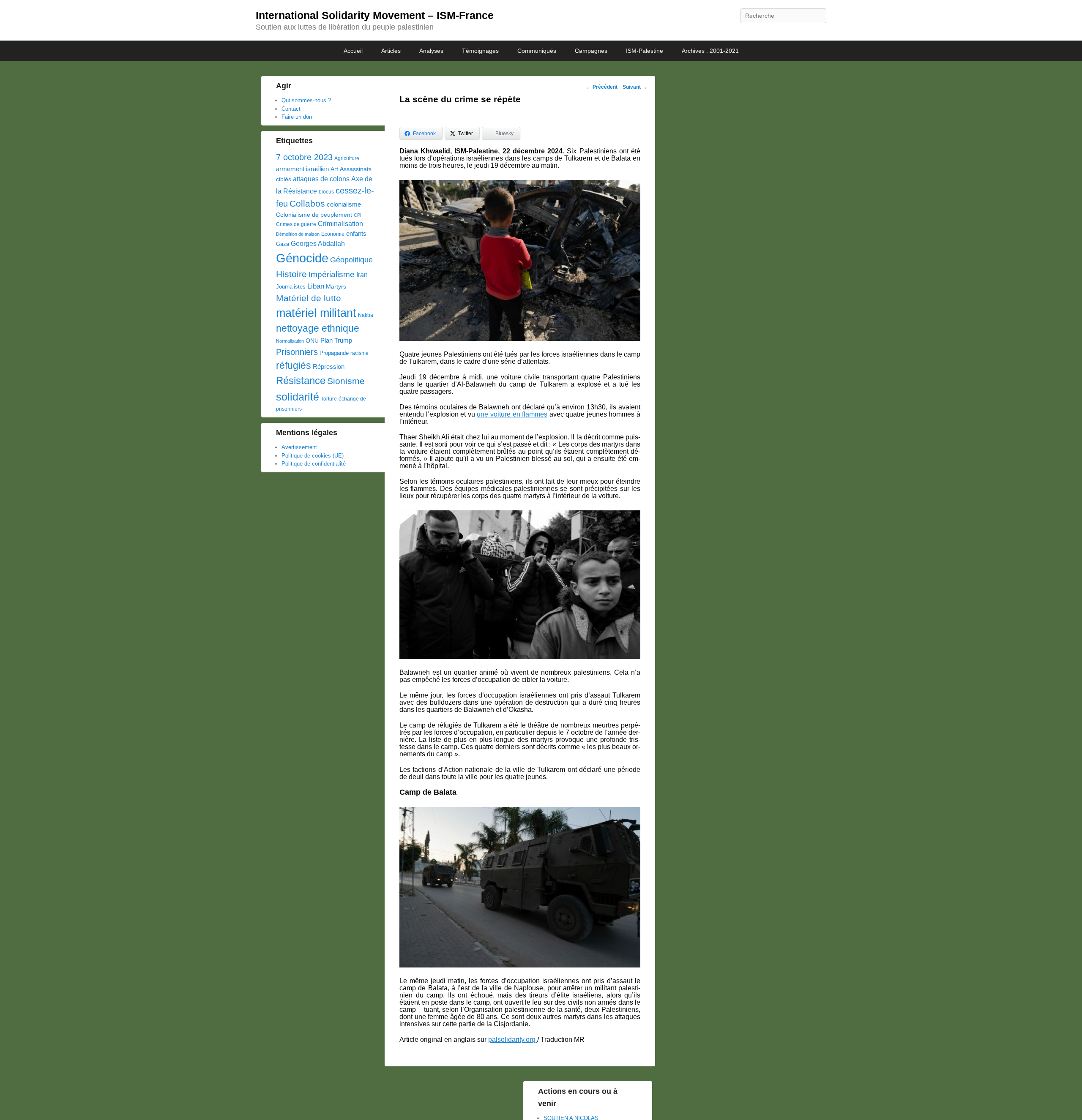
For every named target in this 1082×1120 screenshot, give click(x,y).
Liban (315, 286)
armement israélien (302, 168)
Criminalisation (340, 223)
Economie (332, 234)
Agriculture (346, 158)
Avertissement (299, 447)
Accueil (353, 50)
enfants (356, 233)
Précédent (602, 87)
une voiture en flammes (512, 414)
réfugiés (293, 365)
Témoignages (480, 50)
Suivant (635, 87)
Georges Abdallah (318, 243)
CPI (357, 215)
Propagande (334, 353)
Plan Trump (336, 340)
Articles (391, 50)
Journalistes (291, 286)
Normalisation (290, 340)
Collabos (307, 203)
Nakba (365, 315)
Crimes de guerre (296, 224)
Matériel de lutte (308, 298)
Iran (362, 274)
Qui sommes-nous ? (306, 100)
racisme (359, 353)
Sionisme (346, 381)
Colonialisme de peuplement (314, 214)
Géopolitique (351, 260)
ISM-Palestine (644, 50)
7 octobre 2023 (304, 157)
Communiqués (536, 50)
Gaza (282, 244)
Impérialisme (332, 274)
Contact (291, 109)
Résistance (300, 380)
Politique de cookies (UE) (312, 455)
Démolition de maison (298, 234)
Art (334, 169)
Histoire (291, 274)
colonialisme (344, 204)
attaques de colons (321, 179)
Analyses (431, 50)
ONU (312, 341)
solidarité (297, 397)
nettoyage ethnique (317, 328)
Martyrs (336, 286)
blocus (326, 192)
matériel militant (316, 313)
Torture (329, 399)
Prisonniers (297, 352)
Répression (328, 366)
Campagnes (591, 50)
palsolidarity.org (512, 1039)
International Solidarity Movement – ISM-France (375, 15)
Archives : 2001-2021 (710, 50)
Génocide (302, 258)
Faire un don (296, 117)
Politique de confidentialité (313, 464)
